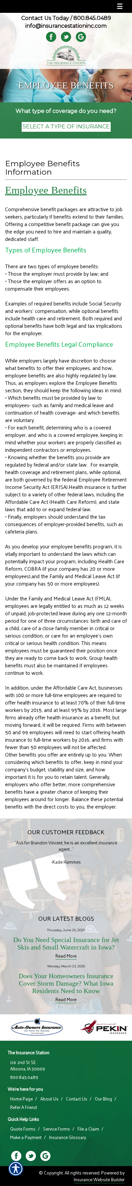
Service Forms (56, 1129)
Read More (66, 956)
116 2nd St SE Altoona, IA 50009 (27, 1065)
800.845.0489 (92, 18)
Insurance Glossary (67, 1137)
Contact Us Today (45, 18)
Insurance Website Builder (99, 1179)
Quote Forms (23, 1129)
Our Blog (103, 1098)
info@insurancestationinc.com (66, 26)
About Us (49, 1098)
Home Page (21, 1098)
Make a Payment (26, 1137)
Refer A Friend (23, 1107)
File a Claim (88, 1129)
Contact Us (76, 1098)
